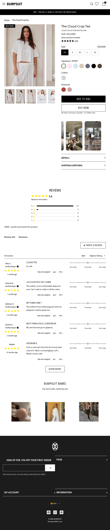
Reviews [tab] (9, 238)
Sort (84, 255)
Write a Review (96, 246)
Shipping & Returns (71, 165)
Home (6, 20)
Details (65, 157)
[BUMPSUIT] (14, 3)
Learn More (21, 411)
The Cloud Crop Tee (20, 20)
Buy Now (83, 107)
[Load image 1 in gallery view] (24, 55)
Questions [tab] (23, 238)
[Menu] (4, 4)
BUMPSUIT (57, 519)
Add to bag (84, 99)
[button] (55, 206)
